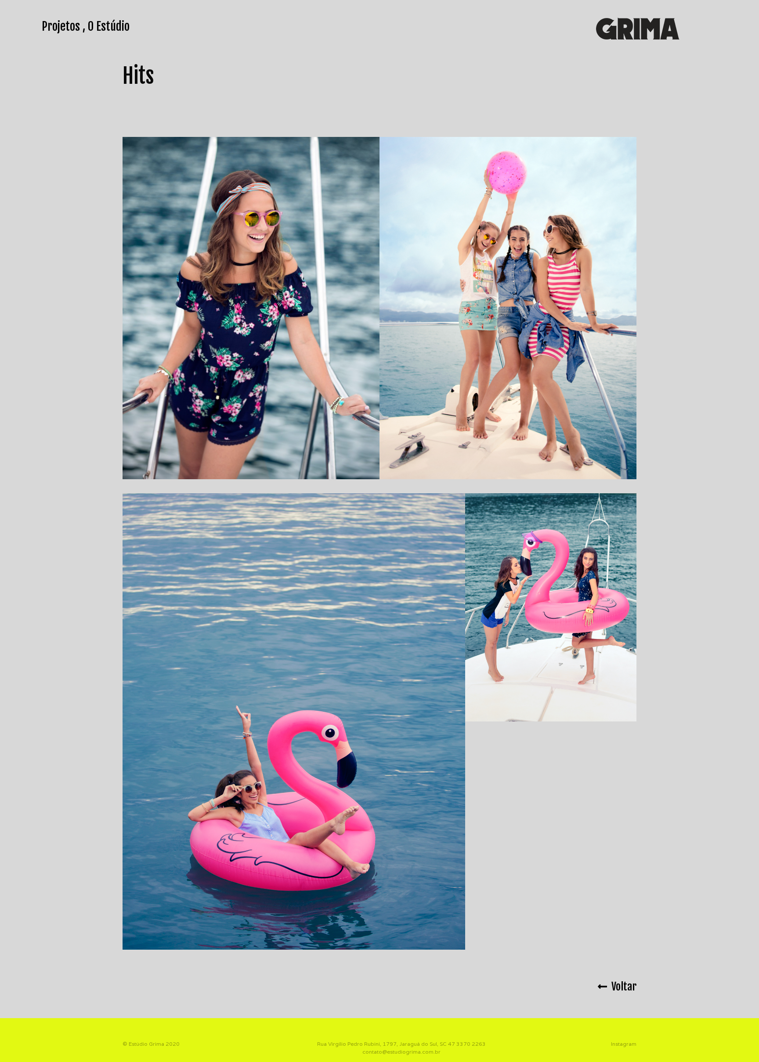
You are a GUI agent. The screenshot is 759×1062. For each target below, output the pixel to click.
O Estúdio (109, 26)
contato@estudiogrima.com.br (401, 1051)
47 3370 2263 (467, 1043)
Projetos (61, 26)
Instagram (623, 1043)
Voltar (621, 986)
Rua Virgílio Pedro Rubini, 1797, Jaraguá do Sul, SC (382, 1043)
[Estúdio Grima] (637, 27)
